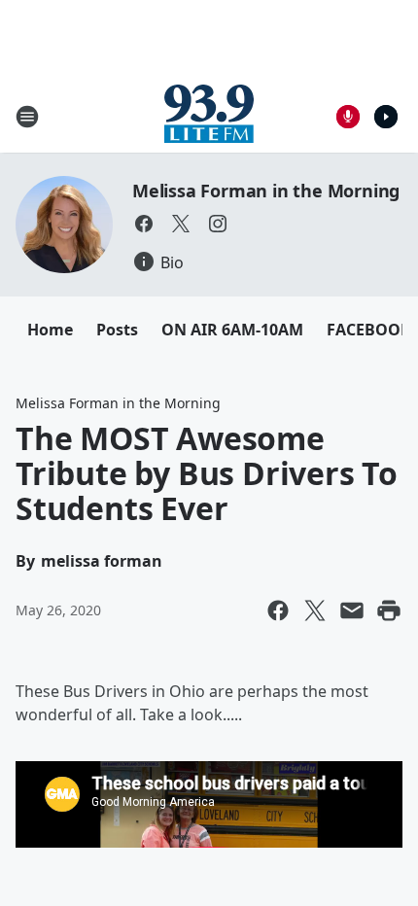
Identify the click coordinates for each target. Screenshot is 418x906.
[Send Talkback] (348, 116)
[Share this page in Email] (352, 610)
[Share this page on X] (315, 610)
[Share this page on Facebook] (278, 610)
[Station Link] (209, 116)
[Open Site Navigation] (27, 116)
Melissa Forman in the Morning (266, 190)
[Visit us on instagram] (217, 223)
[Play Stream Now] (386, 116)
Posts (117, 329)
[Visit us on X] (180, 223)
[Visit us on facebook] (144, 223)
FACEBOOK (369, 329)
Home (50, 329)
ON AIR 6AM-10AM (232, 329)
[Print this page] (388, 610)
